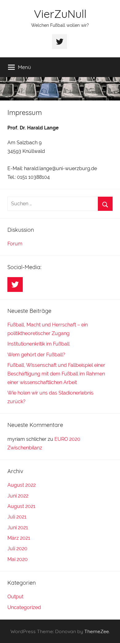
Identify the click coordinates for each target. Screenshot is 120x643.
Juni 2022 (17, 496)
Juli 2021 (16, 517)
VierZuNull (60, 14)
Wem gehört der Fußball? (36, 355)
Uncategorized (24, 607)
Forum (14, 244)
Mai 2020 (17, 559)
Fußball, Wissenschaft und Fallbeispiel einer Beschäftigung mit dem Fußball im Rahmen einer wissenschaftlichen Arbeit (56, 373)
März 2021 (18, 538)
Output (15, 597)
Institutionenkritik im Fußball (38, 344)
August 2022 (21, 485)
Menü (24, 67)
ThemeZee (96, 631)
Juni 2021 (17, 527)
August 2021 (21, 506)
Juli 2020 (17, 548)
